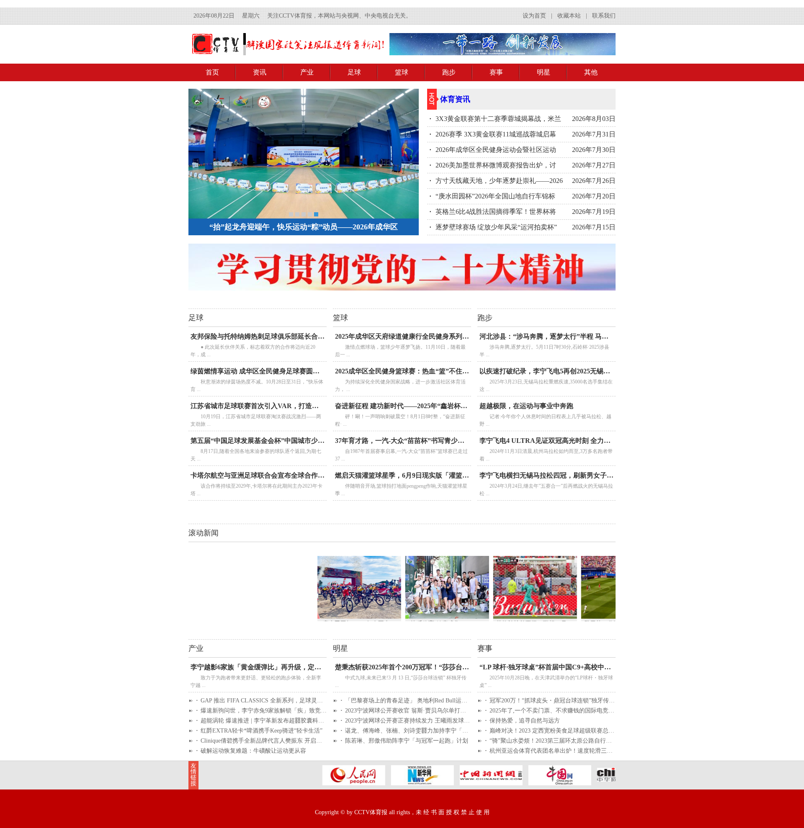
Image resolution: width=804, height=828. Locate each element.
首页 (212, 72)
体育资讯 (455, 99)
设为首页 (534, 16)
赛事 (496, 72)
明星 (543, 72)
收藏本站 (569, 16)
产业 (307, 72)
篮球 (401, 72)
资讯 (259, 72)
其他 (591, 72)
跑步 (449, 72)
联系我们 (604, 16)
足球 (354, 72)
